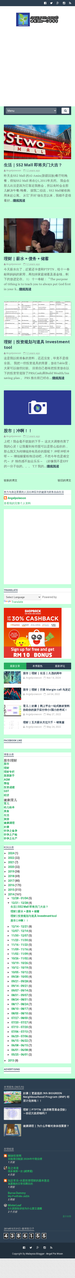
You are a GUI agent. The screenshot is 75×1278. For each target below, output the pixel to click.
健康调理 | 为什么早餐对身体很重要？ (46, 1126)
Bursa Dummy (17, 1193)
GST (6, 791)
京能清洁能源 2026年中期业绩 (25, 1158)
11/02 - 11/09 (19, 953)
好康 (6, 826)
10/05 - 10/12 (19, 972)
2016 (11, 885)
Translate (17, 601)
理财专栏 (9, 771)
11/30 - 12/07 (19, 935)
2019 (11, 871)
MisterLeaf (14, 1205)
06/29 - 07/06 (19, 1036)
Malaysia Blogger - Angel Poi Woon (44, 1253)
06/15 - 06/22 (19, 1040)
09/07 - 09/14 (19, 990)
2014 (11, 894)
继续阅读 (19, 200)
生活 (6, 815)
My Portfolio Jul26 (18, 1196)
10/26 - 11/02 (19, 958)
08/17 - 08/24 (19, 1004)
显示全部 (67, 1216)
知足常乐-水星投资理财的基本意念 (28, 1180)
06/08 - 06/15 (19, 1045)
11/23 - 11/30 (19, 940)
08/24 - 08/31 (19, 999)
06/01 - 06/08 (19, 1049)
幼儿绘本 (9, 807)
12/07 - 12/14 (19, 930)
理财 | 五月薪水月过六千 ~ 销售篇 (43, 722)
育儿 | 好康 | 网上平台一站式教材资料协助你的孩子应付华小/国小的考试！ (46, 707)
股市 (6, 763)
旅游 (6, 819)
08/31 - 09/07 (19, 995)
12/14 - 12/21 (19, 926)
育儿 (6, 803)
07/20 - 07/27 (19, 1022)
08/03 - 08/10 (19, 1013)
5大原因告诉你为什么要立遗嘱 (25, 1208)
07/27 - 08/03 (19, 1018)
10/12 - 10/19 (19, 967)
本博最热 (37, 666)
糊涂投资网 (14, 1155)
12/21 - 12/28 (19, 902)
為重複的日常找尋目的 (20, 1183)
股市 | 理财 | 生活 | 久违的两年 (42, 673)
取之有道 (13, 1168)
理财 (6, 767)
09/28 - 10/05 (19, 976)
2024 (11, 853)
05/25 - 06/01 (19, 1054)
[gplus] (58, 3)
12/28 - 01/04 (19, 898)
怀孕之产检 (10, 834)
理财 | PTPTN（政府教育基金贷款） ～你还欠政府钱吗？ (45, 1111)
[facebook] (45, 3)
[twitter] (51, 3)
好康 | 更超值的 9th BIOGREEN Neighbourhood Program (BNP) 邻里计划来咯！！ (46, 1096)
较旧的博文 (64, 480)
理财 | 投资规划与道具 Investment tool (34, 915)
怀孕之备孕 (10, 830)
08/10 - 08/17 (19, 1008)
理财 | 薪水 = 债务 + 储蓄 (26, 258)
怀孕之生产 (10, 838)
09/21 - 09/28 (19, 981)
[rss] (70, 3)
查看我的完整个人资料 (17, 503)
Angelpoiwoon (17, 498)
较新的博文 (10, 480)
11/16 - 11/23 (19, 944)
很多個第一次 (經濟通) (20, 1171)
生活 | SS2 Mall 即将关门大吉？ (33, 164)
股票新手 (9, 775)
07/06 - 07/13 (19, 1031)
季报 (6, 783)
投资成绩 (9, 787)
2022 (11, 857)
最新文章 (15, 666)
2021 (11, 862)
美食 (6, 811)
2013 (11, 1060)
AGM (7, 779)
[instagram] (64, 3)
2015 (11, 889)
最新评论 (60, 666)
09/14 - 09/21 (19, 985)
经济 (6, 795)
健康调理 (9, 822)
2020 (11, 866)
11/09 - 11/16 (19, 949)
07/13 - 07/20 (19, 1027)
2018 (11, 876)
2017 (11, 880)
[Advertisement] (37, 65)
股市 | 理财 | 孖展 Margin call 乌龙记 (46, 689)
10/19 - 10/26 (19, 963)
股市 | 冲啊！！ (18, 430)
